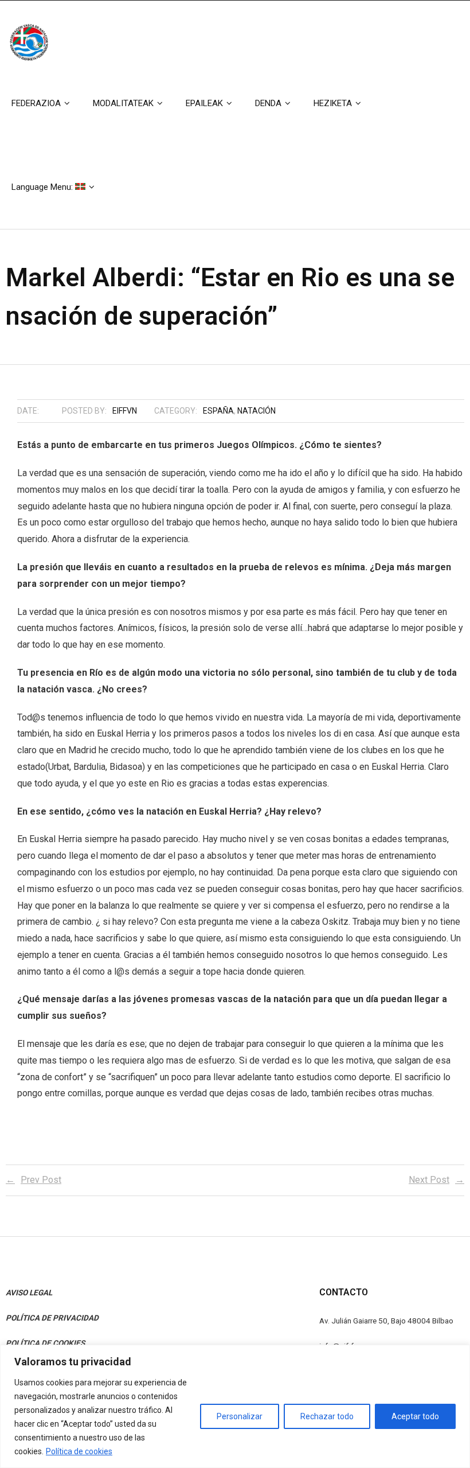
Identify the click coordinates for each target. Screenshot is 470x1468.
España (218, 410)
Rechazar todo (327, 1416)
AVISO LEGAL (29, 1292)
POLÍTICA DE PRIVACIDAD (52, 1317)
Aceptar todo (415, 1416)
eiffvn (124, 410)
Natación (256, 410)
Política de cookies (79, 1451)
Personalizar (240, 1416)
